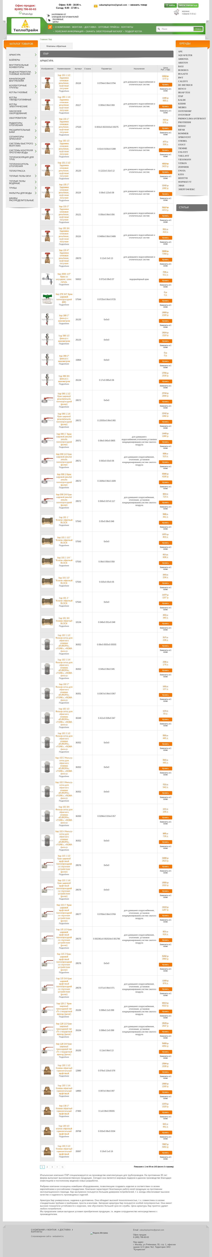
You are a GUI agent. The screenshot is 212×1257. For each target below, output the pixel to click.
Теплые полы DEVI (20, 176)
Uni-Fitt (183, 152)
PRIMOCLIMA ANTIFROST (192, 118)
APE (180, 51)
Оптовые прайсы (108, 27)
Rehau (182, 126)
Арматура (14, 55)
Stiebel (182, 141)
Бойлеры (14, 60)
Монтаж (77, 27)
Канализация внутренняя (17, 79)
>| (62, 1167)
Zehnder (183, 167)
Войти (170, 5)
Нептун (183, 178)
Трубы (13, 188)
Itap (180, 96)
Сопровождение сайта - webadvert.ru (47, 1236)
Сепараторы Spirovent (16, 137)
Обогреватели (17, 118)
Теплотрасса (17, 171)
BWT (180, 78)
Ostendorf (185, 111)
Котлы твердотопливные (20, 98)
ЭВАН (181, 186)
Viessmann (184, 159)
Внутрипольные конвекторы (19, 66)
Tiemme (182, 148)
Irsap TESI (184, 92)
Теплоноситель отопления (19, 165)
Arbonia (183, 59)
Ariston (183, 63)
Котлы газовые (18, 92)
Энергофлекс (186, 189)
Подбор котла (133, 31)
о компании (62, 27)
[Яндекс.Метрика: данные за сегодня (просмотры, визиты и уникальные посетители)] (99, 1233)
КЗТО (181, 174)
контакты (127, 27)
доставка (90, 27)
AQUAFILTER (185, 55)
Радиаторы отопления (16, 124)
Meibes (182, 107)
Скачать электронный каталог (104, 31)
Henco (182, 89)
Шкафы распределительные (21, 199)
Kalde (182, 100)
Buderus (183, 70)
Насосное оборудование (18, 112)
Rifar (181, 130)
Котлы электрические (18, 105)
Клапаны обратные (56, 46)
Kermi (182, 104)
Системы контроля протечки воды (21, 151)
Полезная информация (69, 31)
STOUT (181, 145)
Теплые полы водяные (17, 182)
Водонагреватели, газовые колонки (20, 73)
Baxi (180, 66)
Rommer (183, 133)
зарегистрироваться (188, 5)
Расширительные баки (19, 131)
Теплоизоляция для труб (21, 158)
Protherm (184, 122)
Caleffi (183, 81)
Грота (181, 171)
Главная (43, 39)
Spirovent (184, 137)
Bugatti (183, 74)
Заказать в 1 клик (165, 90)
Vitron (182, 163)
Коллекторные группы (18, 86)
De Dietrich (185, 85)
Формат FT (184, 182)
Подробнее (64, 91)
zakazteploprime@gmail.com (113, 5)
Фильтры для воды (20, 193)
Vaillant (183, 156)
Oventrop (184, 115)
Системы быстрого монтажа (21, 144)
